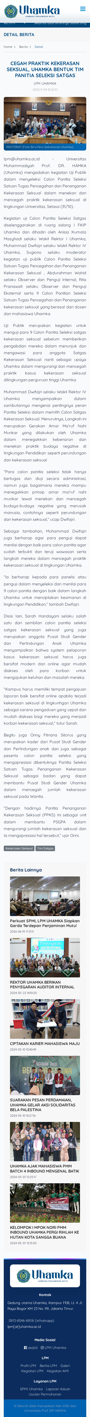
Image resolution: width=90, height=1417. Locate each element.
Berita (23, 47)
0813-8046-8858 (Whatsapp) (31, 1320)
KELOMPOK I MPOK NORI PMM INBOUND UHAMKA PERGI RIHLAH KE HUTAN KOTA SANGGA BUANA (44, 1232)
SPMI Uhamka (31, 1389)
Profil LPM (28, 1365)
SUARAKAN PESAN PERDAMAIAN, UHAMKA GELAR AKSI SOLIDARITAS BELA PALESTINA (43, 1104)
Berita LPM (48, 1365)
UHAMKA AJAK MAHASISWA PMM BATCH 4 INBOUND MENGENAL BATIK (44, 1168)
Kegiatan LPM (32, 1371)
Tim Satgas (45, 848)
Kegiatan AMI (58, 1371)
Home (8, 47)
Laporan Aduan (58, 1389)
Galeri (65, 1365)
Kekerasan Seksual (19, 848)
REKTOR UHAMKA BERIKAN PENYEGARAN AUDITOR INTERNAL (42, 984)
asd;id (32, 1347)
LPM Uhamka (55, 1347)
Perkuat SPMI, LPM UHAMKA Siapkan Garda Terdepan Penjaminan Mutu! (45, 923)
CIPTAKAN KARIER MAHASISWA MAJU (45, 1043)
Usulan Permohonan (45, 1394)
